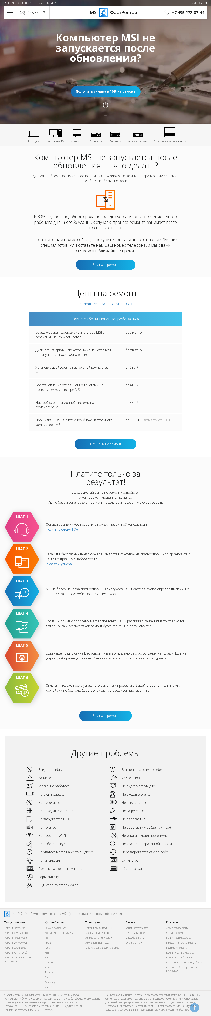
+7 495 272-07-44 (188, 12)
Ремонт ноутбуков (14, 928)
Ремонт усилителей (16, 952)
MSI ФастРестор (105, 12)
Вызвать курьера (91, 303)
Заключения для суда (97, 942)
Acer (47, 937)
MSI (47, 952)
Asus (47, 947)
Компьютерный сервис (179, 957)
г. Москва (197, 3)
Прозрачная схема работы (181, 942)
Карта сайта (11, 1006)
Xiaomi (48, 987)
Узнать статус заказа (137, 928)
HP (46, 957)
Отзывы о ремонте (177, 933)
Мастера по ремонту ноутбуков (184, 962)
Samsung (50, 982)
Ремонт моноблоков (16, 942)
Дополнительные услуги (59, 933)
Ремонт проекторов (15, 937)
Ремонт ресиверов (15, 947)
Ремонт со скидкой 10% (98, 928)
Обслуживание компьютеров (102, 947)
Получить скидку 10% (62, 529)
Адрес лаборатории (177, 928)
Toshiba (49, 972)
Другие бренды (74, 1006)
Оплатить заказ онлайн (18, 3)
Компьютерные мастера (180, 952)
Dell (47, 977)
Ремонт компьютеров (16, 933)
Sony (47, 967)
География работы (176, 947)
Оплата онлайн (135, 942)
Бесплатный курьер (97, 933)
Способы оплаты (135, 937)
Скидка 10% (37, 12)
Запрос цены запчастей (98, 937)
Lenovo (49, 962)
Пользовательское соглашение (41, 1006)
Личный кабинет (49, 3)
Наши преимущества (178, 937)
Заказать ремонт (105, 264)
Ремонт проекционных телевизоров (17, 959)
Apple (48, 942)
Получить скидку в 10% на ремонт (105, 91)
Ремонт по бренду (55, 928)
